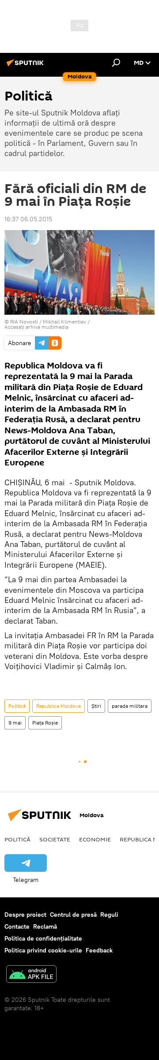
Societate (54, 839)
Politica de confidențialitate (43, 938)
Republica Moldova (58, 706)
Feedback (99, 950)
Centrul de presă (73, 915)
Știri (96, 706)
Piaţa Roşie (45, 722)
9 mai (15, 722)
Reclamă (45, 926)
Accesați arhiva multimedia (36, 327)
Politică (17, 706)
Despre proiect (25, 915)
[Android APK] (31, 975)
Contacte (17, 926)
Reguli (109, 915)
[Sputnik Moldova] (26, 66)
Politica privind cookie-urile (43, 950)
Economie (95, 839)
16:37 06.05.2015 (28, 219)
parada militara (130, 706)
